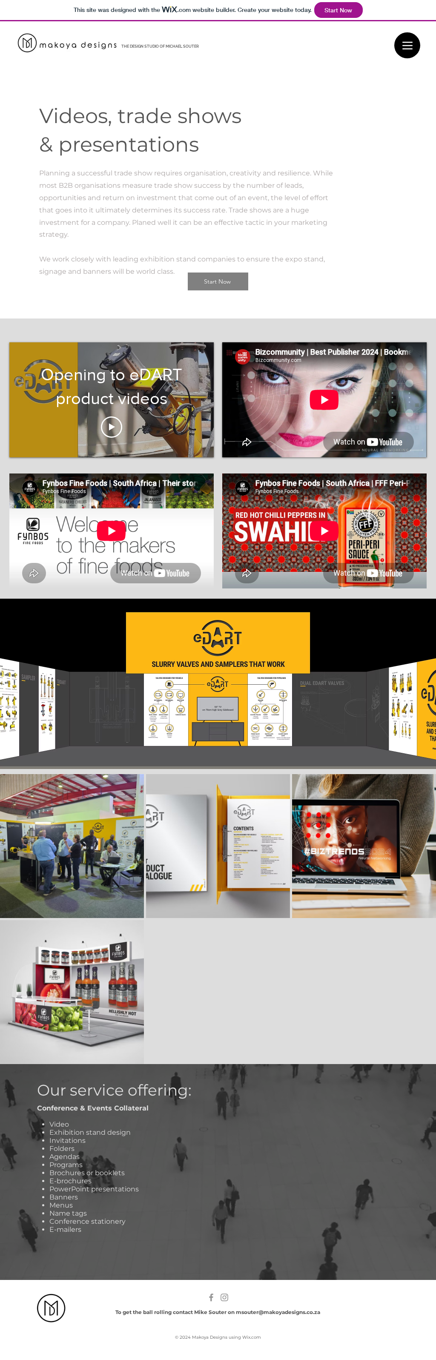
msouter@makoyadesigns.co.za (278, 1312)
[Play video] (111, 427)
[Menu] (407, 45)
